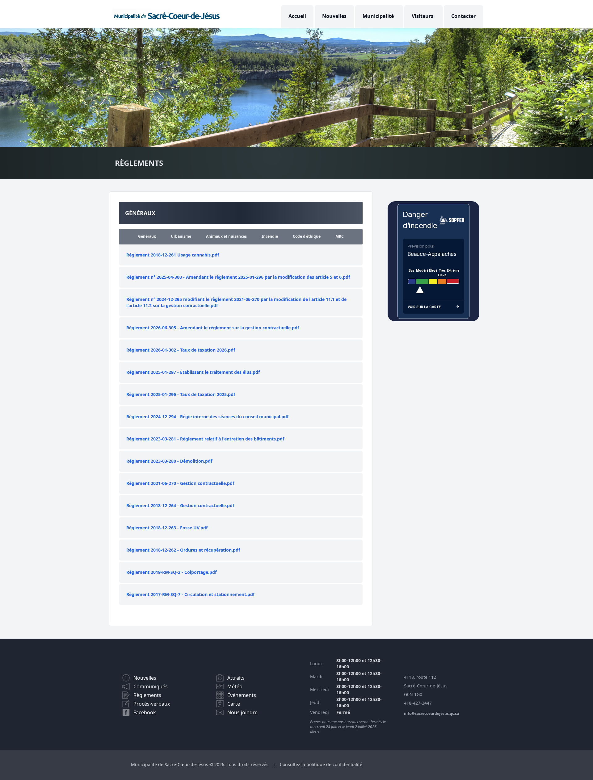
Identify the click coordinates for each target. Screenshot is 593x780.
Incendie (270, 236)
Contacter (463, 16)
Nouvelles (334, 16)
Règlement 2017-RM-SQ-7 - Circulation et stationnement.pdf (190, 594)
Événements (241, 695)
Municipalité (378, 16)
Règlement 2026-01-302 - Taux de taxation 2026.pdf (180, 350)
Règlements (147, 695)
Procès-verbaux (151, 703)
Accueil (297, 16)
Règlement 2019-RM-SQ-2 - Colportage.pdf (171, 572)
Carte (233, 703)
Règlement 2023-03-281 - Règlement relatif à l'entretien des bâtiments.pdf (205, 439)
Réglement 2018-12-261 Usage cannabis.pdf (172, 255)
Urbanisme (181, 236)
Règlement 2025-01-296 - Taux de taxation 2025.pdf (180, 394)
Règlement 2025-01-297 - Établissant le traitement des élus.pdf (193, 372)
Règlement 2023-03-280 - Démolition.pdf (169, 461)
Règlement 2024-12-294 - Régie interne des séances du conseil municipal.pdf (207, 416)
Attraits (236, 677)
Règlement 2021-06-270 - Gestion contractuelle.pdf (180, 483)
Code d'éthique (307, 236)
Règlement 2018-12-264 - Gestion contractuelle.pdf (180, 505)
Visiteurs (422, 16)
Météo (234, 686)
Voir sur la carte (424, 307)
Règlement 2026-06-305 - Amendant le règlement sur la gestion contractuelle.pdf (212, 328)
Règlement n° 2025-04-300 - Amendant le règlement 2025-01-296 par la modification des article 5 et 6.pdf (238, 277)
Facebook (144, 712)
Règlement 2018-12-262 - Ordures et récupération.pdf (183, 550)
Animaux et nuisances (226, 236)
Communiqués (150, 686)
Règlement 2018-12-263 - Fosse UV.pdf (167, 528)
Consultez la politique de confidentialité (321, 764)
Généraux (147, 236)
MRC (339, 236)
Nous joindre (242, 712)
